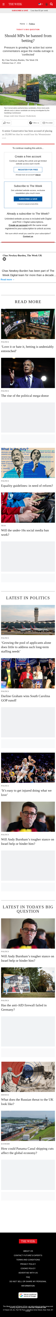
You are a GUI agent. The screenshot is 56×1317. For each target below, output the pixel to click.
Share (8, 123)
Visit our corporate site (37, 1307)
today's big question (28, 30)
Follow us (35, 123)
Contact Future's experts (28, 1255)
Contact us (28, 236)
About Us (28, 1251)
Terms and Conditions (28, 1260)
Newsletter (49, 123)
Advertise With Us (28, 1273)
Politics (32, 24)
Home (22, 24)
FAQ (28, 1277)
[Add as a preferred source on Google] (28, 1295)
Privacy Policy (28, 1264)
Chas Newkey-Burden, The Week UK (21, 60)
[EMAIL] (5, 259)
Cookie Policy (28, 1268)
